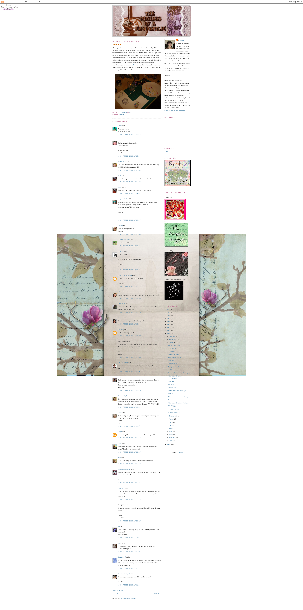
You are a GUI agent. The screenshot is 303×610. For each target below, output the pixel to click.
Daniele (181, 40)
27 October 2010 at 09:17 (129, 220)
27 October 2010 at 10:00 (129, 234)
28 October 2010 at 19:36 (129, 483)
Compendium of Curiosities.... (177, 367)
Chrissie (120, 225)
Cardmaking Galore (124, 239)
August (171, 419)
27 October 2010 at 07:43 (129, 134)
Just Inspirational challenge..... (178, 391)
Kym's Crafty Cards (124, 396)
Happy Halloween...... (175, 345)
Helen (120, 175)
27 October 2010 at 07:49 (129, 156)
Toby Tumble (172, 364)
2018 (169, 309)
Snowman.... (172, 351)
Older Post (157, 594)
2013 (169, 324)
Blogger (181, 452)
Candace (120, 251)
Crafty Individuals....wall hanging (179, 373)
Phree (119, 443)
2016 (169, 315)
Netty (119, 377)
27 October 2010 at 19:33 (129, 407)
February (172, 437)
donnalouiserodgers (124, 469)
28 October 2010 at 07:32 (129, 464)
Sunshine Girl (122, 161)
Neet (119, 457)
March (171, 434)
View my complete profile (175, 110)
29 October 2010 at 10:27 (129, 552)
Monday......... (172, 384)
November (172, 339)
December (172, 336)
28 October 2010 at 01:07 (129, 452)
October (171, 342)
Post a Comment (117, 590)
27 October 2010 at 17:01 (129, 371)
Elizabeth (121, 488)
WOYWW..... (172, 360)
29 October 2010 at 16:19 (129, 585)
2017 (169, 312)
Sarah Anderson (123, 362)
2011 (169, 330)
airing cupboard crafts (125, 275)
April (171, 431)
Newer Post (116, 594)
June (170, 425)
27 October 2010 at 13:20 (129, 312)
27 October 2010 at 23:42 (129, 438)
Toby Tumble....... (173, 348)
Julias (135, 65)
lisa (119, 526)
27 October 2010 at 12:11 (129, 286)
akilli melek (121, 303)
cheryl (120, 431)
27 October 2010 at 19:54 (129, 426)
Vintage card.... (173, 387)
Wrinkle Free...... (173, 409)
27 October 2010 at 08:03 (129, 170)
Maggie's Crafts (123, 199)
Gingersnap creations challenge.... (179, 397)
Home (137, 594)
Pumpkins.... (172, 400)
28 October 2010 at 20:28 (129, 499)
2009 (169, 444)
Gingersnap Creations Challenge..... (175, 377)
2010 (169, 334)
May (170, 428)
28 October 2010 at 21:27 (129, 521)
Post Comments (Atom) (128, 598)
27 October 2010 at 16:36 (129, 357)
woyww (121, 114)
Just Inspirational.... (174, 354)
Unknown (121, 329)
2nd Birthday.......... (174, 412)
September (172, 416)
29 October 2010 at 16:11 (129, 568)
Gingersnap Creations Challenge (178, 403)
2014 (169, 321)
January (171, 440)
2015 (169, 318)
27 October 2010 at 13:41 (129, 324)
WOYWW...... (172, 381)
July (170, 422)
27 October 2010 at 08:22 (129, 182)
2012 (169, 327)
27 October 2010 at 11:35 (129, 246)
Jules (119, 292)
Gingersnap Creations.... (176, 357)
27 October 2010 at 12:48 (129, 298)
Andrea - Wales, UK (124, 574)
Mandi (120, 140)
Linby (120, 412)
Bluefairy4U (122, 557)
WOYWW (171, 394)
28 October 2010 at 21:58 (129, 538)
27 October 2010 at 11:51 (129, 270)
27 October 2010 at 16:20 (129, 336)
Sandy (120, 126)
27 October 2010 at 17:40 (129, 390)
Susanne (120, 318)
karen (119, 543)
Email (166, 151)
